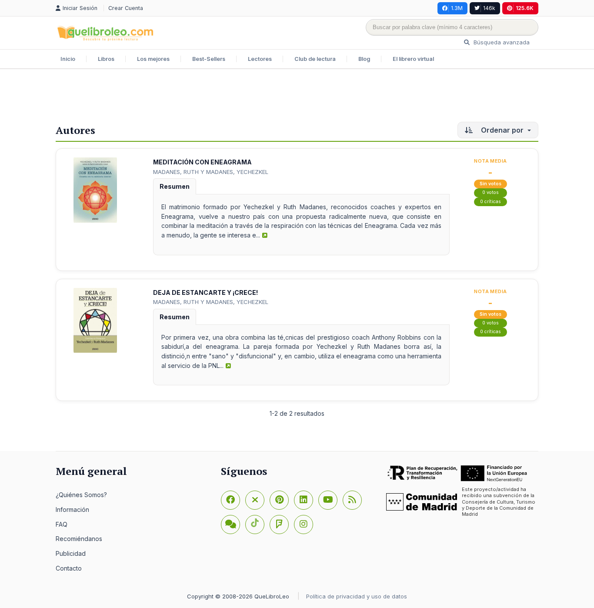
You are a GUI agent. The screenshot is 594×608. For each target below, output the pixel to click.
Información (72, 509)
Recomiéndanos (79, 538)
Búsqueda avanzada (501, 42)
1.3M (457, 8)
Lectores (260, 59)
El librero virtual (413, 59)
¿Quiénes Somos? (81, 494)
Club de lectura (315, 59)
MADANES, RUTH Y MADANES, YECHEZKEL (210, 171)
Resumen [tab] (175, 186)
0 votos (490, 192)
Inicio (67, 59)
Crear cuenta (125, 8)
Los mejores (153, 59)
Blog (364, 59)
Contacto (69, 568)
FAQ (61, 524)
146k (489, 8)
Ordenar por (502, 130)
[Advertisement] (297, 97)
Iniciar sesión (81, 8)
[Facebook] (230, 500)
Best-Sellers (208, 59)
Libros (106, 59)
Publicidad (71, 553)
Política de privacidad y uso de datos (356, 596)
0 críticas (490, 201)
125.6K (525, 8)
